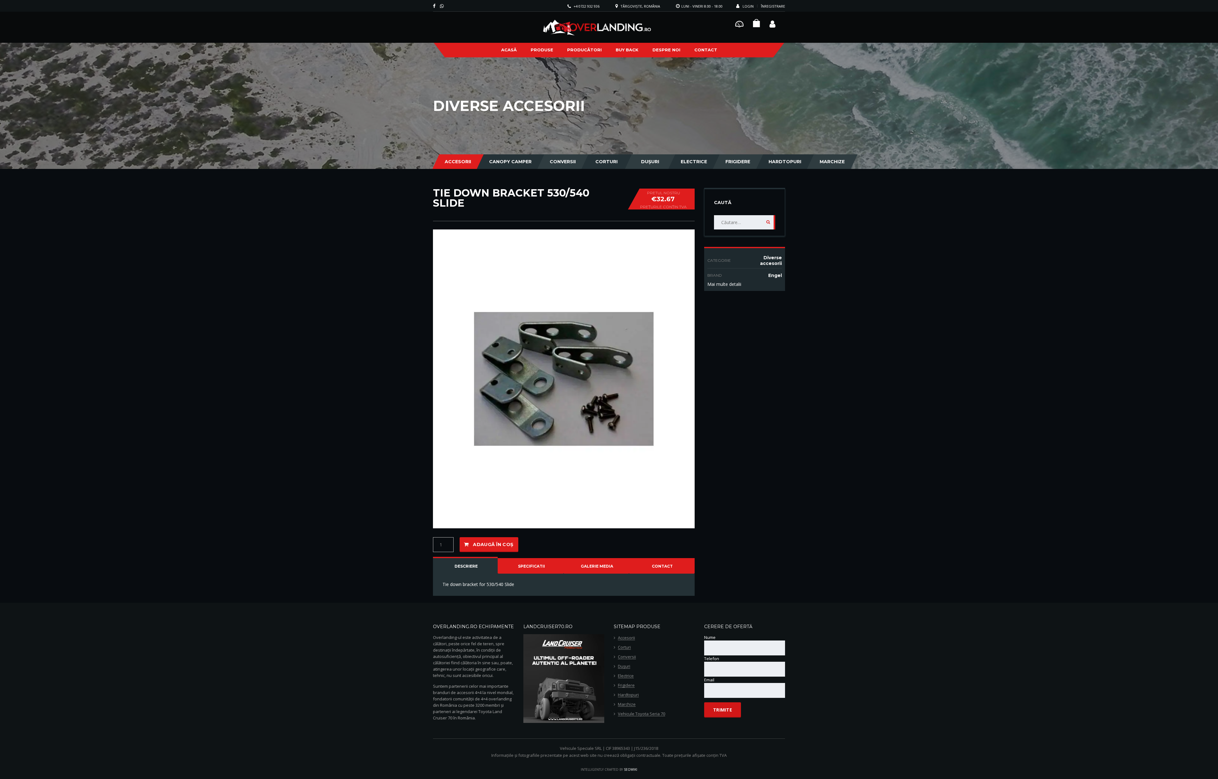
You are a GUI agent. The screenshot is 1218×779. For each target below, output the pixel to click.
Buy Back (627, 49)
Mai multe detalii (724, 284)
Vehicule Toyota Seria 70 (641, 714)
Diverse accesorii (771, 260)
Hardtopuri (785, 161)
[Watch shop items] (756, 25)
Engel (775, 275)
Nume (710, 637)
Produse (542, 49)
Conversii (563, 161)
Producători (584, 49)
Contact (705, 49)
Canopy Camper (510, 161)
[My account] (772, 23)
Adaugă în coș (493, 544)
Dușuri (650, 161)
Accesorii (458, 161)
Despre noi (666, 49)
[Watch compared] (739, 23)
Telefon (711, 658)
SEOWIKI (630, 769)
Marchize (832, 161)
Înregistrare (773, 6)
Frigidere (737, 161)
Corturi (606, 161)
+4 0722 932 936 (586, 6)
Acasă (509, 49)
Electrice (694, 161)
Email (709, 680)
